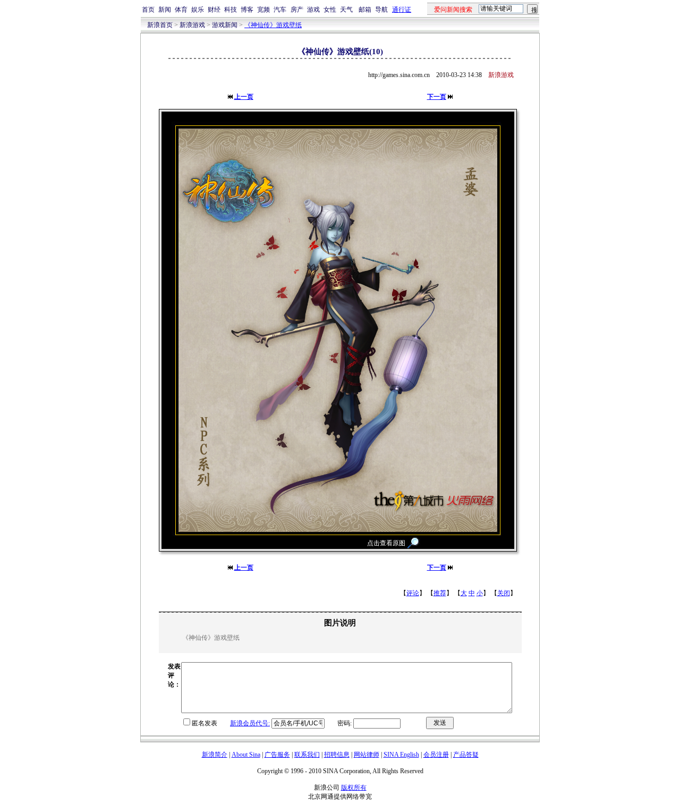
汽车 (280, 9)
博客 (247, 9)
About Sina (246, 754)
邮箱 (365, 9)
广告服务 (277, 754)
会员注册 (436, 754)
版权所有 (354, 787)
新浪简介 (214, 754)
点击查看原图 (386, 543)
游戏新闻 (224, 25)
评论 (412, 593)
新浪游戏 (192, 25)
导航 (381, 9)
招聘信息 (337, 754)
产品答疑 (466, 754)
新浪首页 (160, 25)
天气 (346, 9)
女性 (330, 9)
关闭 (503, 593)
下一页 (436, 96)
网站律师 (366, 754)
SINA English (401, 754)
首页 (148, 9)
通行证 (401, 9)
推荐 (440, 593)
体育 (181, 9)
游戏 (313, 9)
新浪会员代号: (250, 723)
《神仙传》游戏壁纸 (273, 25)
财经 (214, 9)
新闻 (164, 9)
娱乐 (197, 9)
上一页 (243, 96)
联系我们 (307, 754)
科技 (230, 9)
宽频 (263, 9)
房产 (297, 9)
